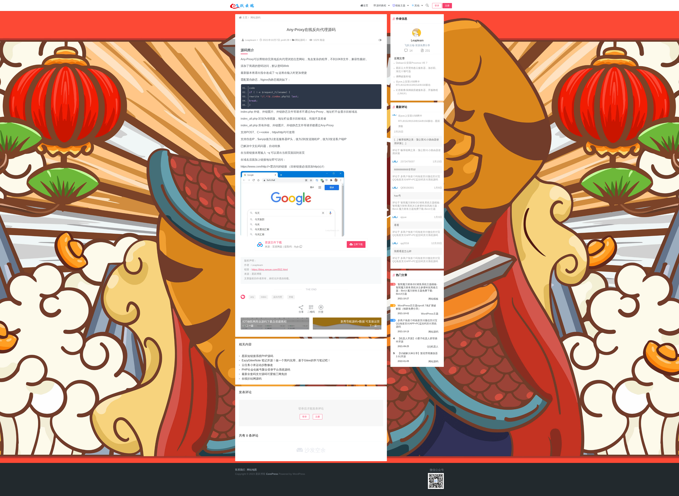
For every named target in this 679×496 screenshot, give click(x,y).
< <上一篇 (247, 325)
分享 (301, 311)
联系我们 (240, 469)
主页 (244, 17)
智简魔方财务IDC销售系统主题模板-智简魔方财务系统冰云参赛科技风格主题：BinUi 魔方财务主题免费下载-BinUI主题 (416, 205)
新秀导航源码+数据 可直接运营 (360, 321)
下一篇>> (374, 325)
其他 (416, 5)
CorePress (272, 473)
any (252, 297)
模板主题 (400, 5)
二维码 (311, 311)
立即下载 (358, 244)
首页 (365, 5)
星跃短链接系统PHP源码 (257, 355)
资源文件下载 (273, 242)
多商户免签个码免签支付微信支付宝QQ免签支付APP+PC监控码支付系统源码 (416, 323)
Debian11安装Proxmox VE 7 (411, 62)
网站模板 (433, 298)
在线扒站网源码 (252, 378)
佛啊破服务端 (403, 76)
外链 (291, 297)
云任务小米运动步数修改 (257, 365)
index (263, 297)
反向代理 (277, 297)
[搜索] (427, 5)
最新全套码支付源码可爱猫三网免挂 (264, 374)
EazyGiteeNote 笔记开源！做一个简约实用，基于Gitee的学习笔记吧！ (286, 360)
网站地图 (252, 469)
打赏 (320, 311)
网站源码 (255, 17)
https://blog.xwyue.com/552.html (270, 269)
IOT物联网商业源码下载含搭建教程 (264, 321)
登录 (437, 5)
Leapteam (251, 40)
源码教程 (381, 5)
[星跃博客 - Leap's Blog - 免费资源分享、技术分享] (242, 5)
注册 (447, 5)
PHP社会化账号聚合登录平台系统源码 (266, 369)
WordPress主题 (429, 313)
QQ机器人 (432, 346)
